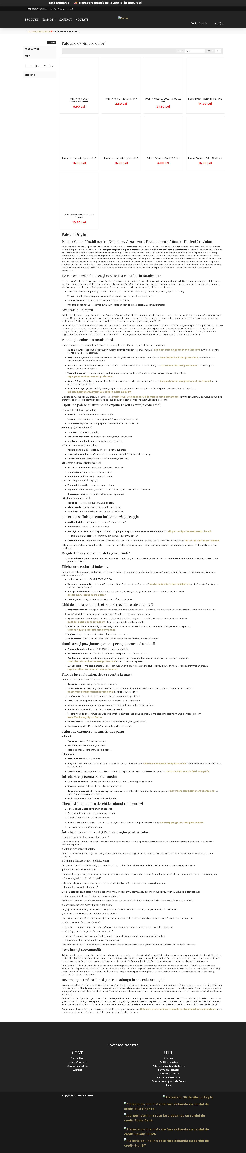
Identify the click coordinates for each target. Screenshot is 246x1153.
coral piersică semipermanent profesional (91, 661)
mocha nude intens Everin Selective (169, 584)
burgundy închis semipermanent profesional (185, 381)
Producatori (32, 49)
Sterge (52, 43)
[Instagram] (106, 1032)
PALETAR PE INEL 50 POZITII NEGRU (79, 216)
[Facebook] (95, 1032)
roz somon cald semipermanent (179, 365)
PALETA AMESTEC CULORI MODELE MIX (163, 100)
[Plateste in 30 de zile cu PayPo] (188, 1097)
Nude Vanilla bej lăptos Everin (84, 717)
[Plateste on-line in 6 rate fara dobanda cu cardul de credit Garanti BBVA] (168, 1131)
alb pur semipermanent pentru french (189, 531)
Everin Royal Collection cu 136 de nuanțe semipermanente (145, 396)
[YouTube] (117, 1032)
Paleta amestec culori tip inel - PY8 (121, 158)
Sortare (180, 51)
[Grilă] (64, 51)
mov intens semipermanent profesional (192, 790)
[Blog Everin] (151, 1032)
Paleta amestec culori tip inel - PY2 (205, 98)
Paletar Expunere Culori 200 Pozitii (205, 158)
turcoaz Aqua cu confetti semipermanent (91, 629)
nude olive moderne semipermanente (164, 763)
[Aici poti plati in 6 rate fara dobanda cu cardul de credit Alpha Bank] (168, 1118)
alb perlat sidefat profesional (202, 540)
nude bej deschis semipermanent (86, 621)
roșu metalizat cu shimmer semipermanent (92, 669)
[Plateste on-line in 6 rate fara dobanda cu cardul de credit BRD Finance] (168, 1106)
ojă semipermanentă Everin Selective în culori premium (99, 391)
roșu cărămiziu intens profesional (179, 357)
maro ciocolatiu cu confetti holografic (187, 771)
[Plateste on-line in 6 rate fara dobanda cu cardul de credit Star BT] (168, 1143)
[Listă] (68, 50)
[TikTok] (140, 1032)
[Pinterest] (129, 1032)
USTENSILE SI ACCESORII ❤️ (40, 31)
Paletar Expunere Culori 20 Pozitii (163, 158)
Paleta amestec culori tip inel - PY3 (79, 158)
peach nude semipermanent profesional (90, 691)
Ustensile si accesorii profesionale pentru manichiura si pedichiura (178, 1009)
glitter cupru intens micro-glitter (86, 594)
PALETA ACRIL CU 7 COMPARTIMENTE (79, 100)
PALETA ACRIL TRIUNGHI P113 (121, 98)
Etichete (30, 74)
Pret (27, 55)
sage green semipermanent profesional (90, 376)
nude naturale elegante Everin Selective (177, 349)
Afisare (211, 51)
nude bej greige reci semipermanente (182, 822)
